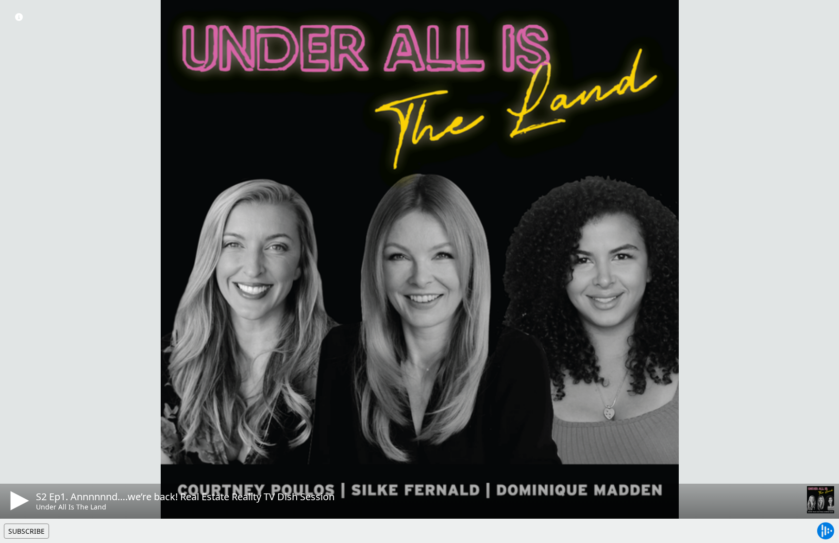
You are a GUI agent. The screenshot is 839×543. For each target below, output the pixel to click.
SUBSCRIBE (26, 531)
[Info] (19, 17)
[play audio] (18, 501)
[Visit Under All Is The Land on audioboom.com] (820, 499)
